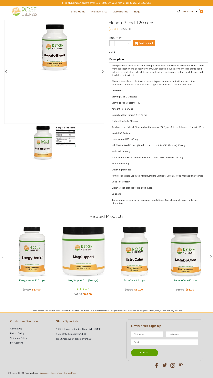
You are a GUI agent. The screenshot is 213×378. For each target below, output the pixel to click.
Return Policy (17, 333)
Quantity (115, 37)
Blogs (136, 11)
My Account (188, 11)
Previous (5, 71)
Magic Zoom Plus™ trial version (52, 27)
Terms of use (56, 373)
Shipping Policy (18, 338)
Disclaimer (44, 373)
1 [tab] (52, 117)
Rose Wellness (31, 373)
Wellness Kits (99, 11)
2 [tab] (56, 117)
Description (116, 59)
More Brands (120, 11)
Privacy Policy (70, 373)
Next (102, 71)
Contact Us (16, 328)
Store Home (78, 11)
